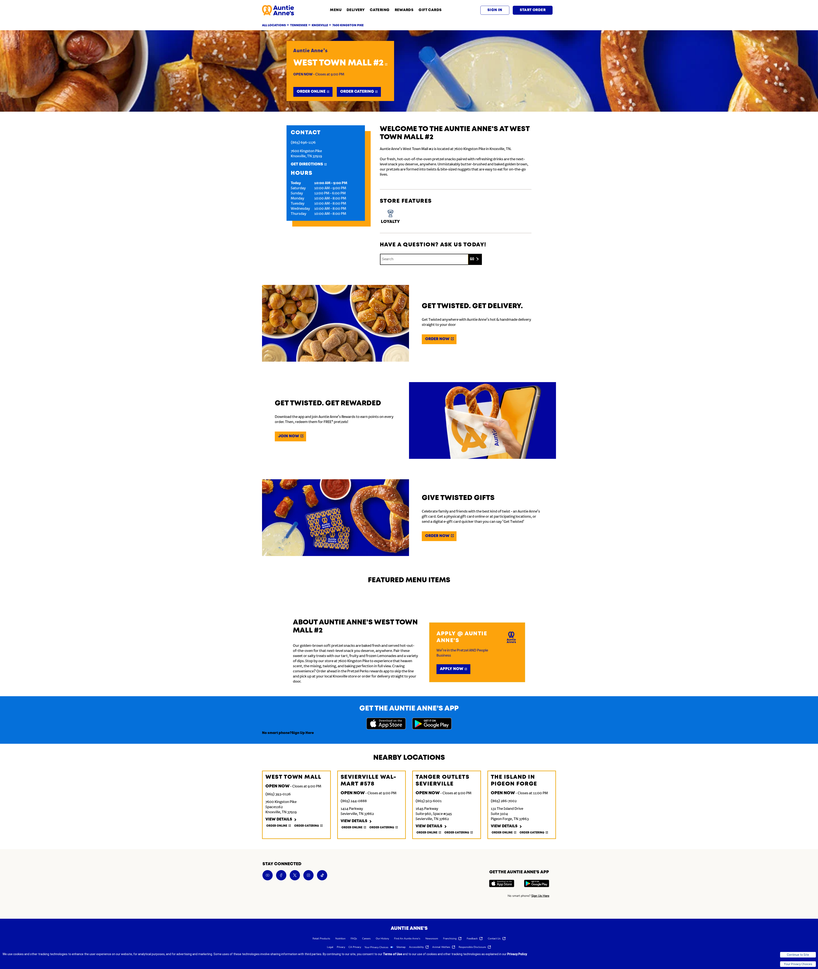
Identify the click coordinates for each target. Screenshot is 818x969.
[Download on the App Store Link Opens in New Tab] (386, 724)
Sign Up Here (303, 733)
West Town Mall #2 (338, 63)
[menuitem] (321, 938)
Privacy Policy (517, 954)
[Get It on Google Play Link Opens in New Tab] (432, 724)
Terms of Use (392, 954)
